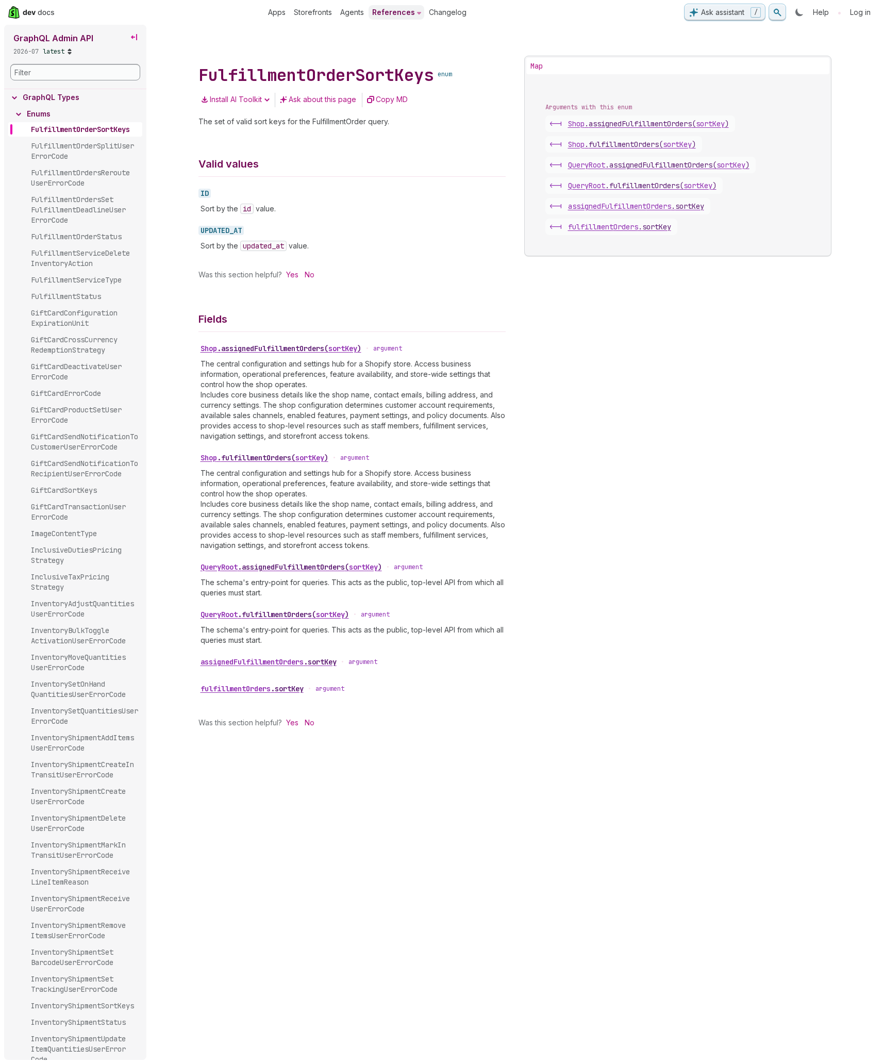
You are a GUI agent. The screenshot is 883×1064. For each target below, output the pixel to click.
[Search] (777, 12)
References (393, 12)
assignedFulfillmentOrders (269, 662)
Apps (277, 12)
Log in (860, 12)
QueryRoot (291, 567)
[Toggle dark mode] (799, 12)
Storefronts (313, 12)
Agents (352, 12)
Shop (281, 348)
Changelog (448, 12)
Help (821, 12)
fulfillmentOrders (252, 688)
